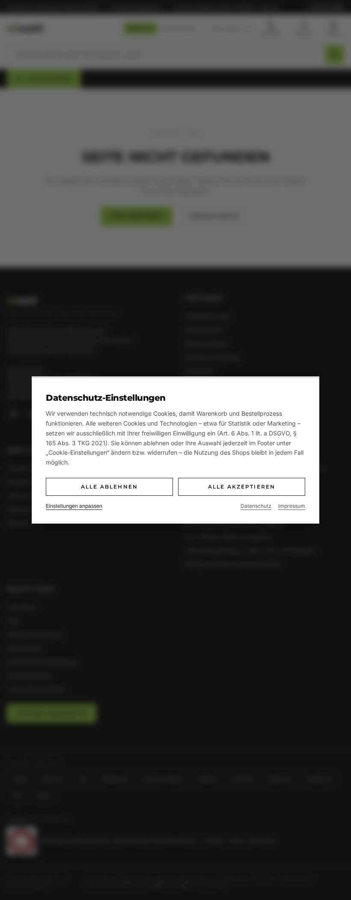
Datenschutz (256, 506)
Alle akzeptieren (242, 486)
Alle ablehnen (109, 486)
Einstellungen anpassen (74, 506)
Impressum (291, 506)
